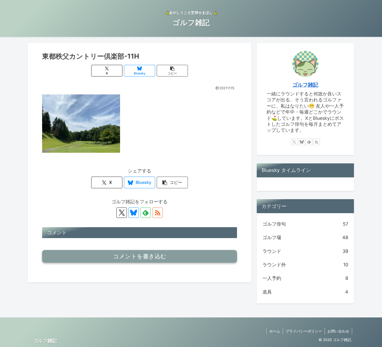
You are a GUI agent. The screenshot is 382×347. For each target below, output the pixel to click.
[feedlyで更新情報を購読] (145, 212)
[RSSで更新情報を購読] (157, 212)
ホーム (274, 331)
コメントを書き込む (139, 256)
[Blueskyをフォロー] (133, 212)
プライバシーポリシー (304, 331)
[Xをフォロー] (121, 212)
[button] (172, 71)
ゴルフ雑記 (305, 85)
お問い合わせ (338, 331)
